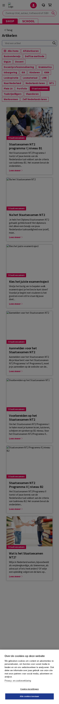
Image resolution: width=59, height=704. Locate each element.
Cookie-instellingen (29, 689)
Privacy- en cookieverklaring (18, 680)
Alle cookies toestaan (29, 696)
